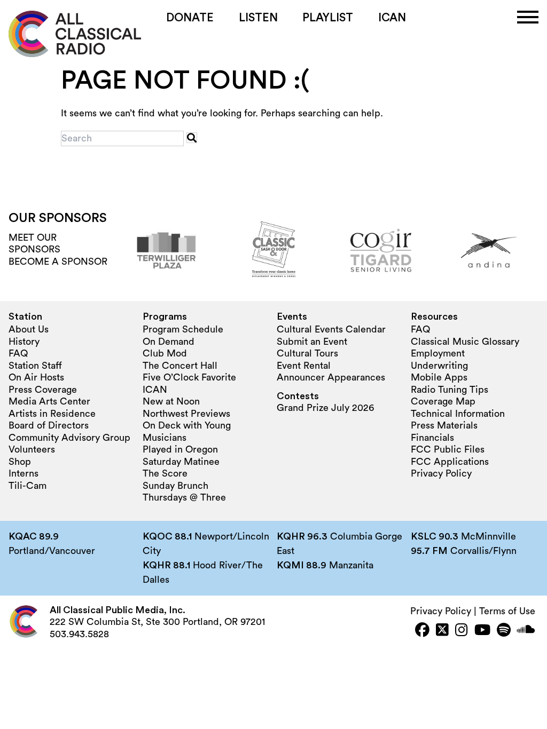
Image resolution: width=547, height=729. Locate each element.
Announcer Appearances (331, 377)
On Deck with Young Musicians (187, 431)
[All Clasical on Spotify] (504, 631)
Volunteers (32, 449)
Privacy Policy (441, 473)
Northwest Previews (186, 413)
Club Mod (165, 353)
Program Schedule (183, 329)
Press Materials (444, 425)
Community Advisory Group (69, 437)
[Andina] (488, 250)
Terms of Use (507, 611)
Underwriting (439, 365)
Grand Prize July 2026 (325, 408)
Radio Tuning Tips (449, 389)
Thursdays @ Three (184, 497)
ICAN (392, 17)
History (24, 341)
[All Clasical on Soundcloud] (526, 631)
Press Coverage (43, 389)
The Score (165, 473)
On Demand (168, 341)
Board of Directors (49, 425)
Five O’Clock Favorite (189, 377)
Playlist (327, 17)
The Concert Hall (180, 365)
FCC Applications (450, 461)
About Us (29, 329)
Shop (20, 461)
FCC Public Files (448, 449)
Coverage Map (443, 401)
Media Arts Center (49, 401)
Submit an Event (312, 341)
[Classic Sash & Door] (273, 250)
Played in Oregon (180, 449)
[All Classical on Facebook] (422, 631)
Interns (23, 473)
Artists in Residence (52, 413)
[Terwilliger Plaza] (166, 250)
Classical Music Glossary (465, 341)
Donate (190, 17)
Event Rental (304, 365)
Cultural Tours (307, 353)
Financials (432, 437)
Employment (438, 353)
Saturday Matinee (181, 461)
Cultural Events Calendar (331, 329)
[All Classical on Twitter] (442, 631)
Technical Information (458, 413)
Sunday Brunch (175, 485)
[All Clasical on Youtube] (482, 631)
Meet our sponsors (34, 244)
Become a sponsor (58, 261)
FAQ (18, 353)
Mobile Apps (439, 377)
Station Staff (35, 365)
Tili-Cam (27, 485)
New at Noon (171, 401)
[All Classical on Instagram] (461, 631)
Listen (258, 17)
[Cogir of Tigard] (381, 250)
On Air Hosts (36, 377)
